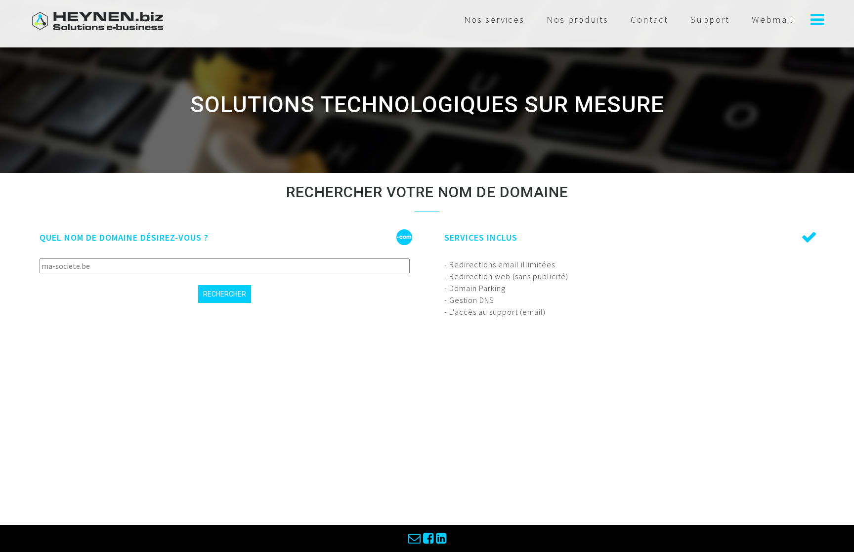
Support (709, 19)
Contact (649, 19)
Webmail (772, 19)
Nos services (494, 19)
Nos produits (577, 19)
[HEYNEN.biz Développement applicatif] (98, 20)
